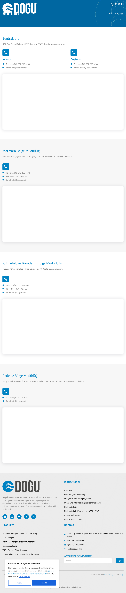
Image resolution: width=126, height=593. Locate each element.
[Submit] (120, 560)
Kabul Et (44, 582)
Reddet (19, 582)
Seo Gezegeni (110, 574)
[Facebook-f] (26, 516)
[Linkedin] (4, 516)
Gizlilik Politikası (24, 576)
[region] (32, 573)
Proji (122, 574)
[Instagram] (12, 516)
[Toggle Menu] (120, 10)
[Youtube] (19, 516)
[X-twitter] (33, 516)
